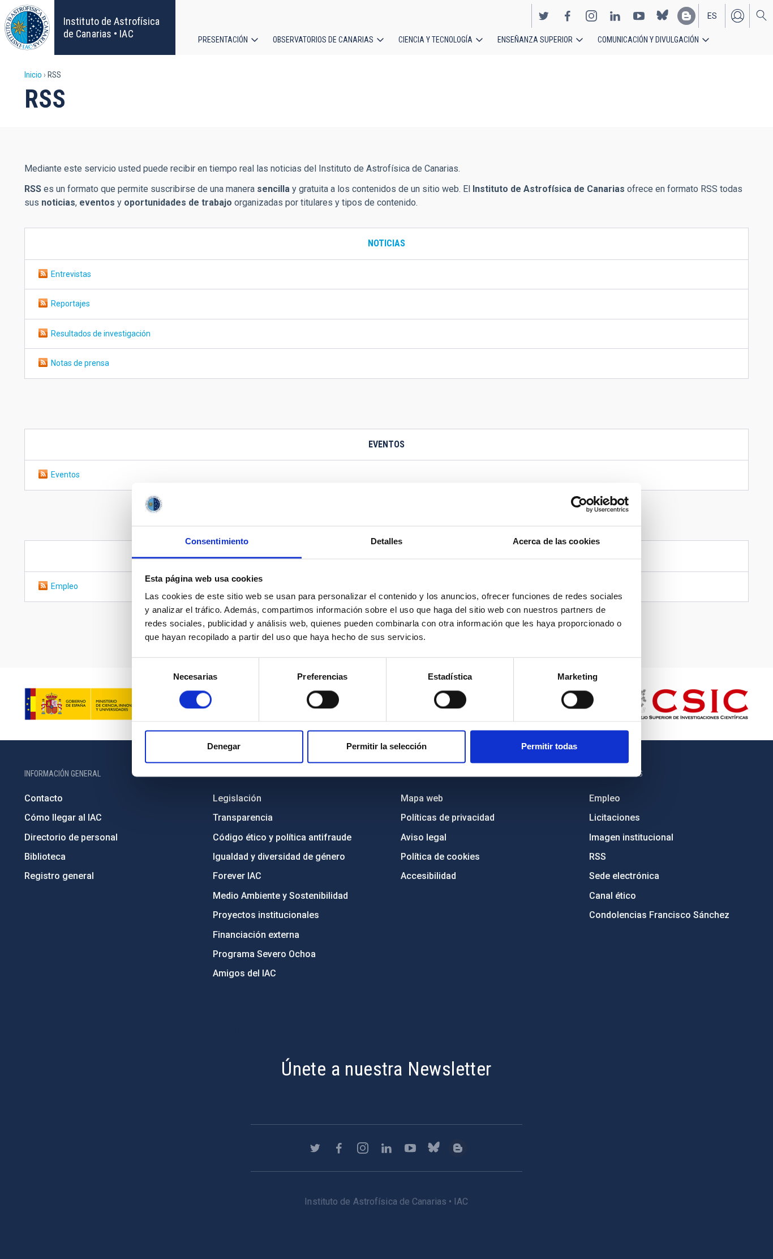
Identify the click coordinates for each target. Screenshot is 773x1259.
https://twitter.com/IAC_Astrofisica (544, 16)
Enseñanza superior (535, 39)
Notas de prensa (78, 363)
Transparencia (243, 817)
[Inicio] (27, 27)
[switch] (323, 699)
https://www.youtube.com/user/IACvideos (639, 16)
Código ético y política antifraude (282, 837)
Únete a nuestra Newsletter (386, 1068)
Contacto (43, 798)
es (712, 15)
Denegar (224, 747)
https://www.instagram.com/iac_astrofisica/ (591, 16)
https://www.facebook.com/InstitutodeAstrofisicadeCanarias (567, 16)
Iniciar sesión (737, 16)
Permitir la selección (386, 747)
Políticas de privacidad (448, 817)
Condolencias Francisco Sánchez (659, 915)
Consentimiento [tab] (216, 542)
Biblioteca (45, 856)
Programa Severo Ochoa (264, 954)
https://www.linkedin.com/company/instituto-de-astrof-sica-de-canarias (615, 16)
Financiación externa (256, 934)
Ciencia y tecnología (435, 39)
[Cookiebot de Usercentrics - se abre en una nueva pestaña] (579, 504)
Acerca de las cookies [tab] (556, 542)
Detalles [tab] (387, 542)
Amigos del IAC (244, 973)
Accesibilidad (428, 875)
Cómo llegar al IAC (63, 817)
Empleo (63, 586)
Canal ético (612, 895)
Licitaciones (614, 817)
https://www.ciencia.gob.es (87, 704)
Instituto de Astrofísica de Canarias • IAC (111, 27)
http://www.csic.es (687, 704)
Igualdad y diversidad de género (279, 856)
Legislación (237, 798)
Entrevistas (69, 274)
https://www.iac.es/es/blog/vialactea (686, 16)
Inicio (33, 74)
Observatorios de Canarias (323, 39)
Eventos (64, 474)
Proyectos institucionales (266, 915)
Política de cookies (440, 856)
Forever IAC (237, 875)
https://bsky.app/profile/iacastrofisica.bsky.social (663, 16)
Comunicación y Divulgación (648, 39)
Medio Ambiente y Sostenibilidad (280, 895)
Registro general (59, 875)
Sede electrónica (624, 875)
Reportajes (69, 303)
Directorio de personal (71, 837)
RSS (597, 856)
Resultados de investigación (99, 333)
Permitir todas (549, 747)
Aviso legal (423, 837)
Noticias (386, 243)
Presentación (223, 39)
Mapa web (422, 798)
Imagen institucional (631, 837)
